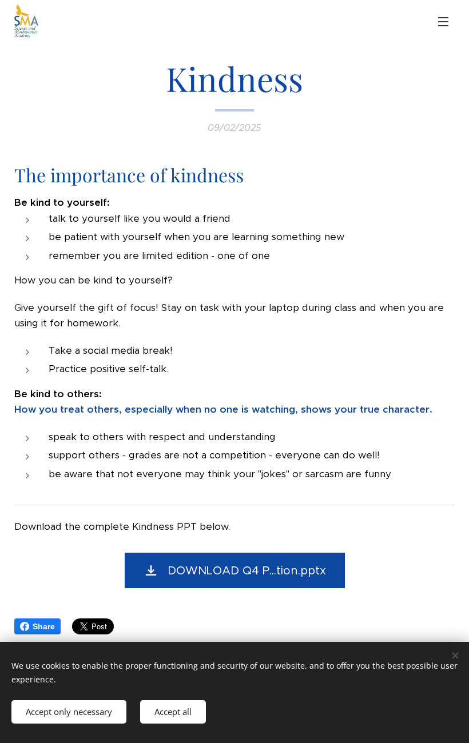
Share (44, 626)
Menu (443, 21)
